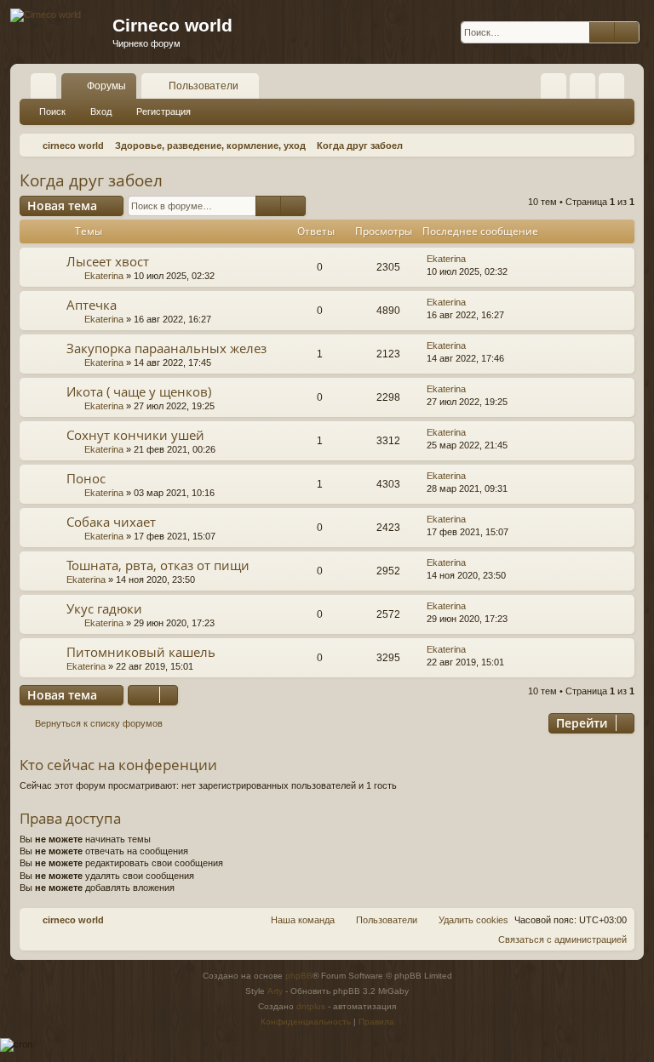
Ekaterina (103, 276)
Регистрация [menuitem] (614, 89)
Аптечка (91, 304)
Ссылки (46, 89)
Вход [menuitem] (586, 89)
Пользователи (203, 86)
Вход (101, 111)
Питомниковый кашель (140, 651)
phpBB (299, 975)
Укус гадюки (104, 608)
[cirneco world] (45, 15)
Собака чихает (111, 521)
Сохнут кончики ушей (135, 434)
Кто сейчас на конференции (118, 764)
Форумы (106, 86)
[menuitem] (553, 86)
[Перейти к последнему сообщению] (473, 259)
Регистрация (163, 111)
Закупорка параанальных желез (166, 348)
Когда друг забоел (91, 180)
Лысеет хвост (107, 261)
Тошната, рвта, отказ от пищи (158, 565)
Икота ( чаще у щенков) (138, 391)
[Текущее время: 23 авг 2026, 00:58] (618, 145)
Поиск (52, 111)
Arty (275, 991)
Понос (86, 478)
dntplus (310, 1006)
